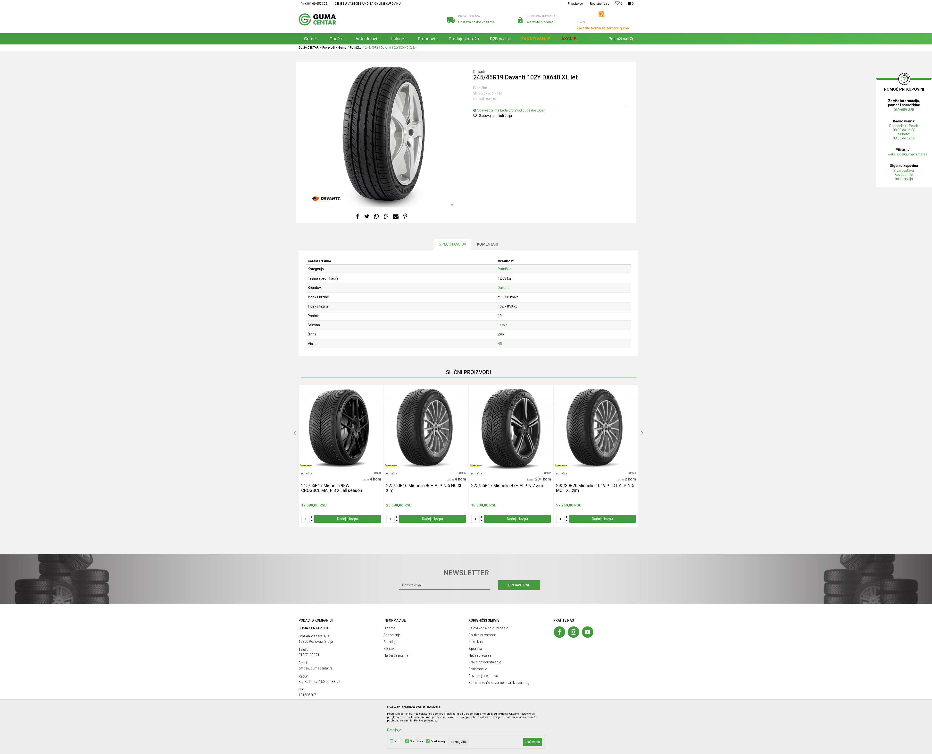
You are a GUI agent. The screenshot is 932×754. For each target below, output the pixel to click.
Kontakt (389, 649)
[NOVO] (602, 14)
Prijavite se (519, 585)
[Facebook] (357, 216)
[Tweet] (366, 216)
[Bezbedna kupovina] (520, 20)
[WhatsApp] (376, 216)
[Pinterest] (405, 216)
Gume (342, 47)
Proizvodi (328, 47)
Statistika (416, 741)
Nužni (398, 741)
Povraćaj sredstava (483, 676)
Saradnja (390, 642)
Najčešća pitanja (395, 655)
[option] (341, 456)
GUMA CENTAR (309, 47)
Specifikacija (452, 244)
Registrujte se (599, 3)
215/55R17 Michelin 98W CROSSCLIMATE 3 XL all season (331, 488)
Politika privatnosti (482, 635)
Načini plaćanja (479, 655)
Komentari (487, 244)
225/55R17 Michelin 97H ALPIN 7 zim (507, 485)
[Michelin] (306, 465)
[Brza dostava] (451, 20)
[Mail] (396, 216)
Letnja (503, 325)
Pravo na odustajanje (484, 662)
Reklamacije (477, 669)
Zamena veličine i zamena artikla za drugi (499, 683)
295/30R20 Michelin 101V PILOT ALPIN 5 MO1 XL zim (595, 488)
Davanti (503, 287)
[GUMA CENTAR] (317, 19)
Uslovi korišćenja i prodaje (488, 628)
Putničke (355, 47)
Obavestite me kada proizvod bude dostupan (511, 110)
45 (500, 344)
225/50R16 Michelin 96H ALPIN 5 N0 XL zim (424, 488)
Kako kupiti (476, 642)
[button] (620, 38)
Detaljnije (394, 730)
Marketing (438, 741)
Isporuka (475, 649)
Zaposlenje (391, 635)
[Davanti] (326, 199)
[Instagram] (573, 632)
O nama (389, 628)
